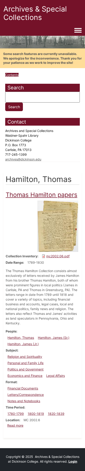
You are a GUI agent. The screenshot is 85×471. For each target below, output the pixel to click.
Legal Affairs (55, 376)
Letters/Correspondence (25, 395)
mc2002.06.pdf (58, 256)
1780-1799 (15, 414)
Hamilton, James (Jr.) (23, 344)
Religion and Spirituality (24, 357)
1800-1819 (36, 414)
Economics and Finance (24, 376)
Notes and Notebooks (23, 401)
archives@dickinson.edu (23, 159)
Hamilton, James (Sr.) (53, 338)
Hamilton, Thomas (20, 338)
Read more (15, 425)
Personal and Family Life (25, 363)
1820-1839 (56, 414)
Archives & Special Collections (35, 13)
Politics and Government (25, 369)
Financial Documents (22, 388)
